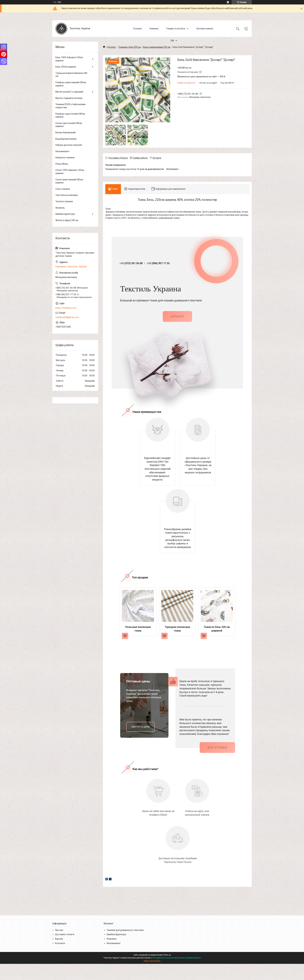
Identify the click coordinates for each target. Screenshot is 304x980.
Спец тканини (62, 189)
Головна (137, 28)
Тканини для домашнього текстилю (125, 930)
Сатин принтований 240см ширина (69, 181)
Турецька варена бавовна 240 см (71, 74)
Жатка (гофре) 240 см (66, 220)
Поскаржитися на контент (163, 958)
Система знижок (204, 28)
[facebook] (106, 879)
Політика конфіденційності (189, 958)
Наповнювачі (62, 151)
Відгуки (59, 939)
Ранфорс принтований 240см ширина (70, 84)
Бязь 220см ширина (65, 66)
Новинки (153, 28)
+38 (131, 263)
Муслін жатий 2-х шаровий (69, 91)
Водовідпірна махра (65, 139)
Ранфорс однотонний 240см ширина (70, 115)
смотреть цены (140, 726)
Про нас (59, 930)
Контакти (60, 943)
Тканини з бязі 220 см (129, 47)
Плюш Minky (61, 164)
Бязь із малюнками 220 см (156, 47)
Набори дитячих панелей (68, 145)
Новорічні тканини (64, 157)
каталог (177, 316)
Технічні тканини (64, 201)
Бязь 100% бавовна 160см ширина (69, 59)
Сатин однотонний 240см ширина (68, 125)
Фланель (60, 207)
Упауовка (111, 939)
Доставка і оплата (64, 934)
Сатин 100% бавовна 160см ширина (69, 171)
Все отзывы (217, 747)
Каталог (111, 47)
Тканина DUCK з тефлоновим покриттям (70, 106)
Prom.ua (167, 955)
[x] (110, 879)
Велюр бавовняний (65, 132)
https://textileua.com (65, 308)
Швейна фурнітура (65, 214)
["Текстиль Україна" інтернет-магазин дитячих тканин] (61, 29)
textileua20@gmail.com (67, 317)
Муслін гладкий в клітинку (68, 98)
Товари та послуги (175, 28)
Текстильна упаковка (66, 195)
